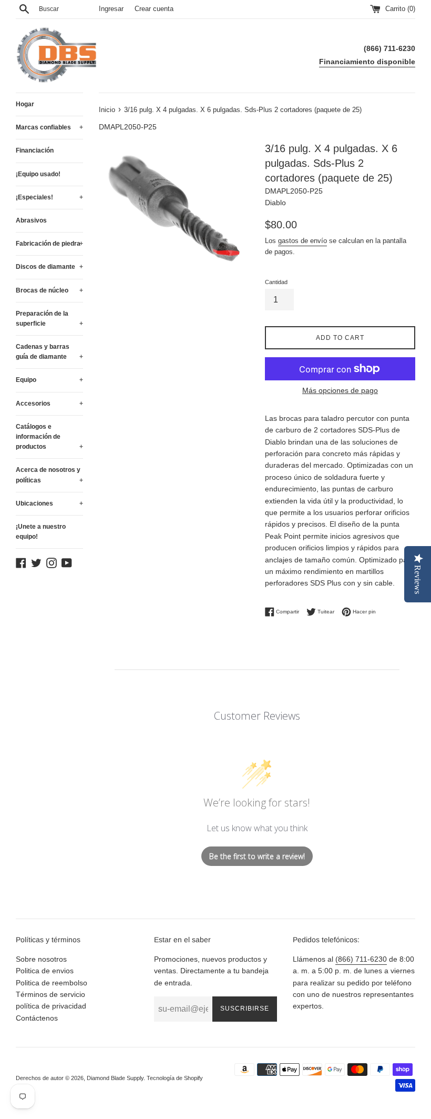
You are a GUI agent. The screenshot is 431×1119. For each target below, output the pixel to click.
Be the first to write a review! (257, 856)
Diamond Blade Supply (115, 1078)
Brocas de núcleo (49, 290)
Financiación (35, 150)
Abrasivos (31, 220)
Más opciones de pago (340, 390)
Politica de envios (45, 970)
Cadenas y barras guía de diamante (49, 351)
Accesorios (49, 403)
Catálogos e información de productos (49, 436)
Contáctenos (37, 1018)
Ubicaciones (49, 503)
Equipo (49, 380)
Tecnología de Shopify (175, 1078)
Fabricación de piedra (49, 243)
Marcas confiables (49, 127)
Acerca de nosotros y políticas (49, 474)
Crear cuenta (154, 9)
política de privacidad (51, 1006)
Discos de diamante (49, 266)
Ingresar (111, 9)
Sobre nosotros (41, 959)
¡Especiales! (49, 197)
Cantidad (276, 282)
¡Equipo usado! (38, 174)
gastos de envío (302, 241)
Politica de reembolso (51, 983)
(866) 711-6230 (361, 959)
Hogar (25, 104)
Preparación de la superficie (49, 318)
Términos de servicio (50, 994)
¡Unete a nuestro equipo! (41, 531)
